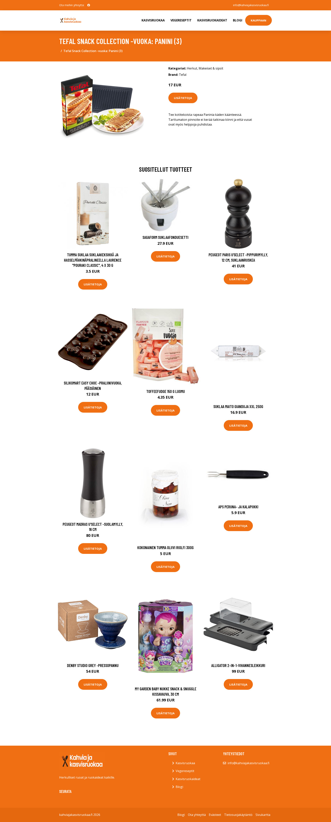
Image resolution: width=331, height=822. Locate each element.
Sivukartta (263, 815)
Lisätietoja (183, 98)
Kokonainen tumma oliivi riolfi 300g (165, 547)
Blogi (237, 20)
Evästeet (215, 815)
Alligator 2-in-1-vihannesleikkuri (238, 665)
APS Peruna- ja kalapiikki (238, 506)
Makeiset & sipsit (211, 68)
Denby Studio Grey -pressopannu (93, 665)
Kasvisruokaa (153, 20)
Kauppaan (258, 20)
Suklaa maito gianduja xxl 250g (238, 406)
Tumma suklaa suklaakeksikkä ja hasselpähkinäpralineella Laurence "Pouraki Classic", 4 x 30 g (92, 260)
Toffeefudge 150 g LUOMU (165, 391)
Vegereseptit (181, 20)
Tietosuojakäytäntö (238, 815)
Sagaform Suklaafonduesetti (165, 237)
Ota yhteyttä (197, 815)
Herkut (192, 68)
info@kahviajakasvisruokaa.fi (251, 5)
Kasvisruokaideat (212, 20)
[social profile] (89, 5)
